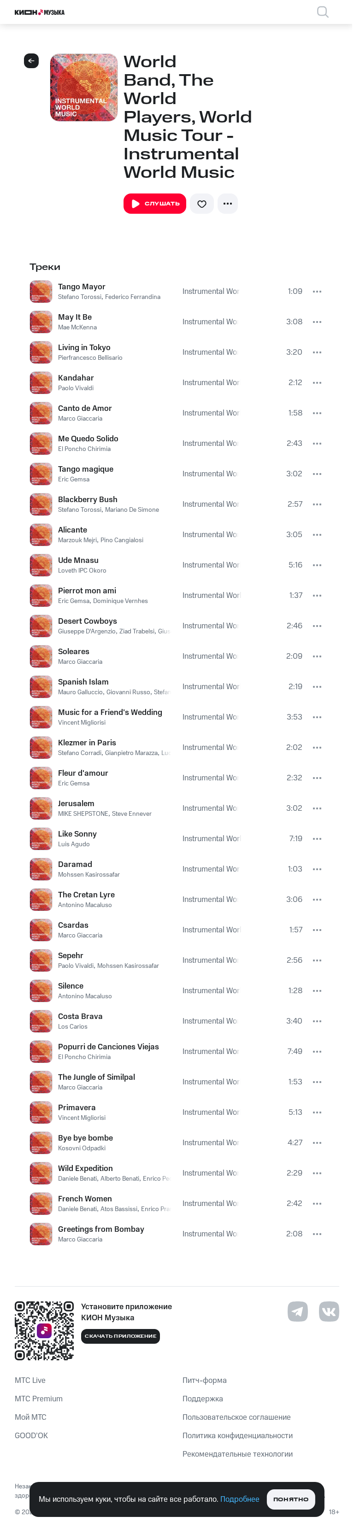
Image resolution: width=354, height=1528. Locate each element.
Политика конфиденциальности (238, 1435)
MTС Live (30, 1380)
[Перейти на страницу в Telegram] (298, 1311)
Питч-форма (205, 1380)
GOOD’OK (31, 1435)
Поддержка (203, 1399)
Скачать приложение (120, 1336)
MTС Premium (39, 1399)
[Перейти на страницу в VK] (329, 1311)
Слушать (162, 204)
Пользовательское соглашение (237, 1417)
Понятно (291, 1500)
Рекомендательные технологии (238, 1454)
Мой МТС (31, 1417)
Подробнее (240, 1499)
